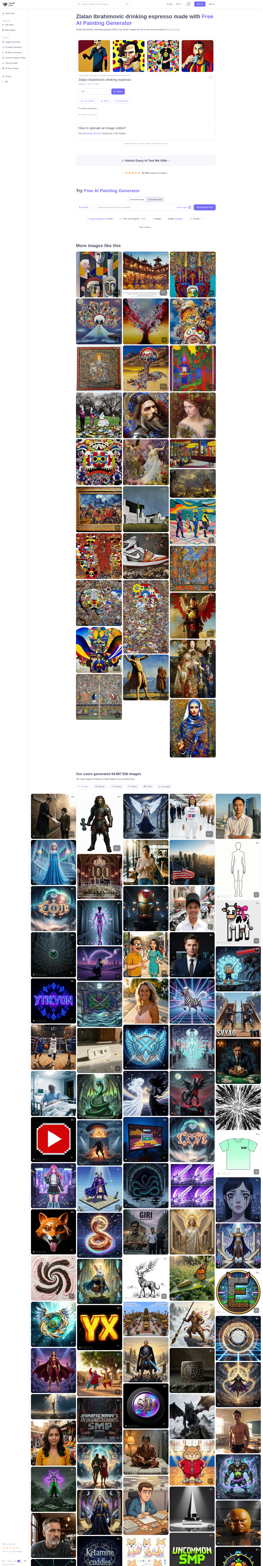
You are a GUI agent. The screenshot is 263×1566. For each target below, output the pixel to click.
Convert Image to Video (15, 58)
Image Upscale (94, 133)
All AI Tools (10, 13)
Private (196, 219)
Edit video (9, 25)
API (6, 82)
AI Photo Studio (12, 68)
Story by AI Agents (131, 219)
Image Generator (12, 42)
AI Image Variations (13, 47)
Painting (81, 84)
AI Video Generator (13, 52)
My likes (84, 786)
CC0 (95, 115)
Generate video (155, 199)
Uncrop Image (11, 63)
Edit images (10, 30)
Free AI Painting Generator (112, 190)
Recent (101, 786)
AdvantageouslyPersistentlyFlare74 (116, 75)
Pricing (169, 4)
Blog (4, 1561)
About (9, 1561)
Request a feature (8, 1564)
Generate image (137, 199)
